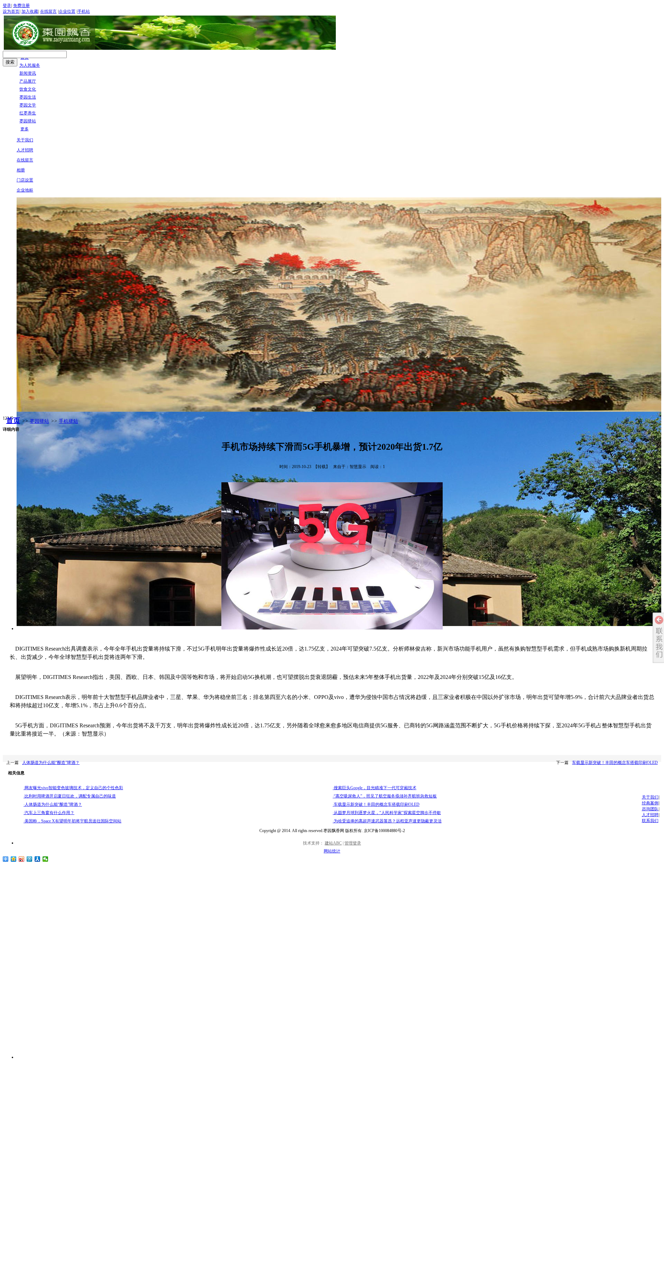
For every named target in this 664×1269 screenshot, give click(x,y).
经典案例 (650, 803)
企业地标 (25, 190)
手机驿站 (68, 421)
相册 (21, 170)
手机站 (83, 11)
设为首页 (11, 11)
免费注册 (21, 5)
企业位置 (67, 11)
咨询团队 (650, 808)
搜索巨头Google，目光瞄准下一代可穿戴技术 (374, 787)
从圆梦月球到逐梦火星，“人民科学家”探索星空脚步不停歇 (387, 812)
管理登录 (352, 843)
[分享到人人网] (37, 859)
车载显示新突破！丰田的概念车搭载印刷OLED (615, 762)
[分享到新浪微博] (22, 859)
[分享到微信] (45, 859)
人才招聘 (25, 150)
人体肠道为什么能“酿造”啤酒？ (51, 762)
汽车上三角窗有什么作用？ (49, 812)
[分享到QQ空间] (14, 859)
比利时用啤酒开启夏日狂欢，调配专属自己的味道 (70, 796)
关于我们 (25, 140)
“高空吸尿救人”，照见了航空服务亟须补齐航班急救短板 (385, 796)
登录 (7, 5)
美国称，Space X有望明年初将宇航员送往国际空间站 (72, 821)
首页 (13, 420)
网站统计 (332, 851)
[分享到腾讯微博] (30, 859)
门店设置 (25, 180)
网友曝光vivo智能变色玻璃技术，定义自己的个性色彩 (73, 787)
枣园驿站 (39, 421)
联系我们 (650, 820)
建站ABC (333, 843)
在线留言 (48, 11)
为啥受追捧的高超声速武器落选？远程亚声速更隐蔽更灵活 (387, 821)
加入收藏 (29, 11)
